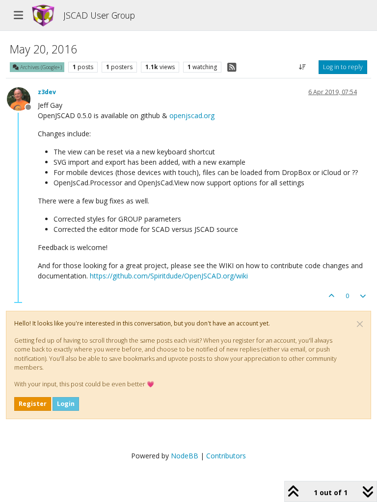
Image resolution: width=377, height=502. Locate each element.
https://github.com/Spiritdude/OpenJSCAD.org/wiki (169, 275)
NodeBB (184, 455)
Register (33, 404)
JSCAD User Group (99, 15)
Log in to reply (343, 67)
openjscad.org (192, 115)
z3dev (47, 92)
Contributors (226, 455)
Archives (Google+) (40, 67)
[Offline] (22, 98)
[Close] (360, 324)
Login (66, 404)
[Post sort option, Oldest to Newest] (303, 67)
